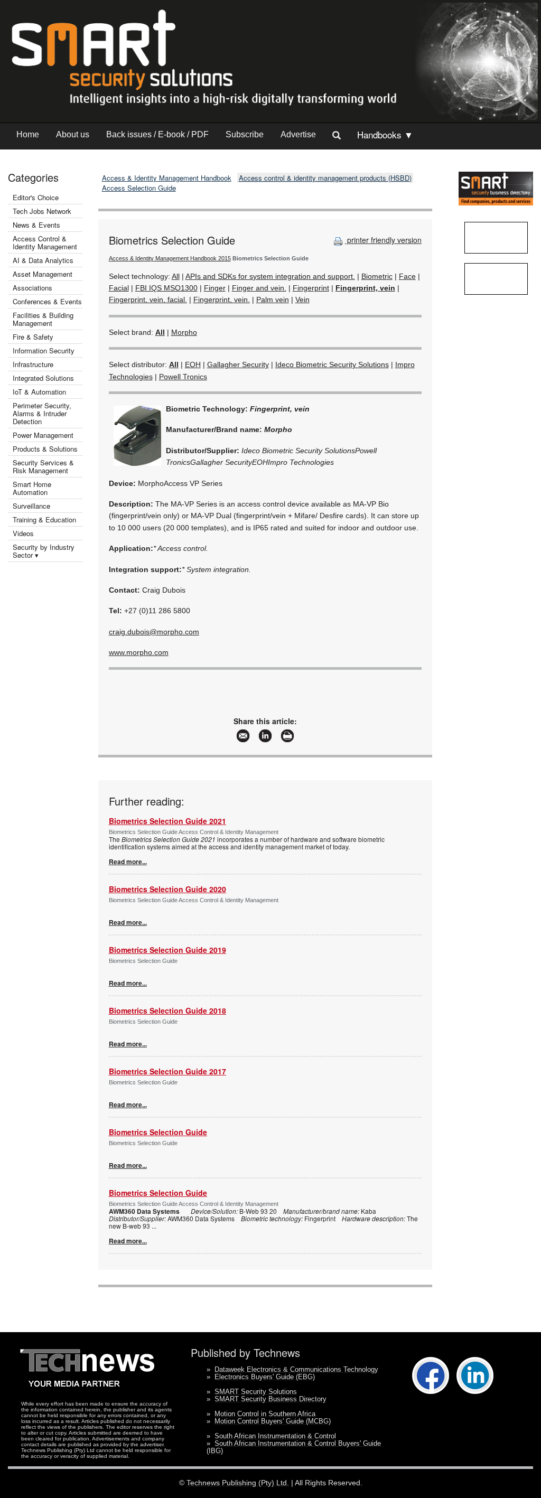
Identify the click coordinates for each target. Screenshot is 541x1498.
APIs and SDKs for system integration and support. (270, 276)
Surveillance (31, 506)
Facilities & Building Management (43, 319)
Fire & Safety (33, 337)
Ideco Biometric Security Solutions (332, 364)
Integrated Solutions (43, 378)
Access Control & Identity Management (45, 242)
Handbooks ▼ (385, 134)
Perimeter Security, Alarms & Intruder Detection (42, 413)
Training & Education (44, 519)
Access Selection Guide (139, 188)
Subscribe (245, 134)
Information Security (43, 350)
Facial (119, 288)
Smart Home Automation (32, 488)
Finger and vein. (259, 288)
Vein (302, 299)
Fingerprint (311, 288)
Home (27, 134)
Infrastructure (33, 364)
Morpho (184, 332)
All (176, 276)
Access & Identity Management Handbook (166, 178)
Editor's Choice (36, 197)
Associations (32, 288)
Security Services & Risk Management (43, 466)
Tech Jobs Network (42, 211)
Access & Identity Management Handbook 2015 (170, 258)
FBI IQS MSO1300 (166, 288)
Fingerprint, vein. (221, 299)
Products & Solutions (45, 449)
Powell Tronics (183, 376)
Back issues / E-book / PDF (157, 134)
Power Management (43, 435)
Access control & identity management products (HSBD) (325, 178)
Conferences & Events (47, 301)
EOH (193, 364)
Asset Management (42, 274)
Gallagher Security (238, 364)
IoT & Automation (39, 392)
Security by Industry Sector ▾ (43, 551)
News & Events (36, 225)
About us (72, 134)
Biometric (377, 276)
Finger (215, 288)
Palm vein (272, 299)
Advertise (298, 134)
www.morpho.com (139, 652)
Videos (23, 533)
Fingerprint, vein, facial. (148, 299)
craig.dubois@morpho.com (154, 632)
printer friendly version (383, 240)
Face (407, 276)
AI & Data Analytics (43, 260)
